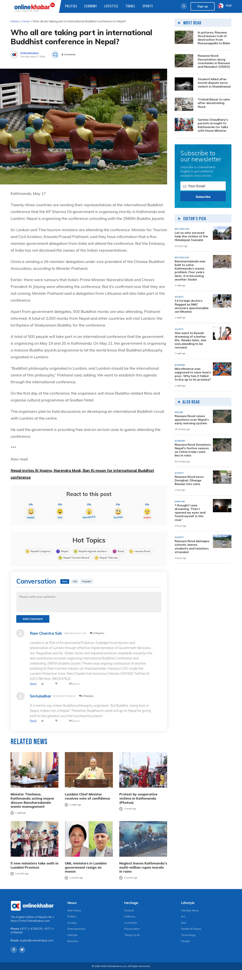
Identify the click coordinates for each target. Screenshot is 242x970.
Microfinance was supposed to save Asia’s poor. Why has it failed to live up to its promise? (193, 374)
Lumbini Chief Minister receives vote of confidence (87, 796)
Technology (188, 935)
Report (75, 683)
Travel (130, 6)
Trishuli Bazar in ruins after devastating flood (214, 103)
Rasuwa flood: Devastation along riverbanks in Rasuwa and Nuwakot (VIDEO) (214, 61)
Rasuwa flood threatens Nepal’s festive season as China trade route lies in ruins (193, 450)
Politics (71, 6)
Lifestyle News (190, 910)
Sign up (202, 6)
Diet (183, 922)
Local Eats (130, 922)
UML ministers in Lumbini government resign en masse (86, 867)
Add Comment (33, 619)
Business (72, 941)
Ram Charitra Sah (46, 633)
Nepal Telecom (109, 557)
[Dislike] (56, 683)
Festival (129, 910)
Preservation (132, 928)
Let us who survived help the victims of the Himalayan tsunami (191, 236)
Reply (33, 683)
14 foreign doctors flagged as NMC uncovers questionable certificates (192, 306)
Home (15, 21)
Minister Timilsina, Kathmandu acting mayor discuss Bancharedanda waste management (32, 800)
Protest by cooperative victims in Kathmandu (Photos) (138, 798)
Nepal (64, 551)
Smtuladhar (40, 696)
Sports (148, 6)
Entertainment (76, 928)
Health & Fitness (191, 928)
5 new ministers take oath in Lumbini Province (34, 865)
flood (121, 551)
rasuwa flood (142, 551)
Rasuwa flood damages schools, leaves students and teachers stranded (192, 546)
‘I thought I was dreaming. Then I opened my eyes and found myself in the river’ (190, 513)
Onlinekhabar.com (38, 921)
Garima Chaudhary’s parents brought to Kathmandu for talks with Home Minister (213, 125)
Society (72, 922)
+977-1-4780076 (31, 928)
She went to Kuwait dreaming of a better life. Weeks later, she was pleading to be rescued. (190, 340)
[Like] (42, 683)
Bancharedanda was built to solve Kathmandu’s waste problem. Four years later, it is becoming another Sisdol (190, 270)
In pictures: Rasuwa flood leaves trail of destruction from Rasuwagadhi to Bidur (214, 38)
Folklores (129, 916)
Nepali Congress (40, 551)
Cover (26, 21)
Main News (74, 910)
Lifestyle (111, 6)
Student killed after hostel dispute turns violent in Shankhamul (214, 82)
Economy (90, 6)
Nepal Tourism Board (76, 557)
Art (183, 916)
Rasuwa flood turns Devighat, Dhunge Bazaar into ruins (189, 480)
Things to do (132, 935)
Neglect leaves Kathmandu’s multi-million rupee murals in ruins (143, 867)
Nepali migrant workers (93, 551)
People (185, 941)
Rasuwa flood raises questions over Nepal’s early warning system (192, 419)
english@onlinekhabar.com (36, 940)
